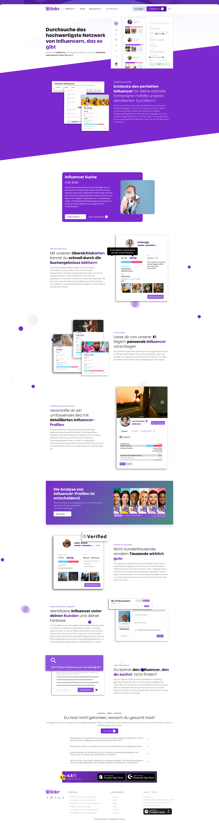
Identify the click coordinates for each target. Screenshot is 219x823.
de (169, 9)
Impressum (147, 797)
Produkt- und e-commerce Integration (85, 803)
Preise (82, 9)
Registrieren (155, 9)
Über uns (116, 809)
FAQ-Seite (107, 731)
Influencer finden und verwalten (82, 797)
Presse (115, 813)
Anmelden (139, 9)
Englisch (146, 792)
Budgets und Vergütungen (80, 806)
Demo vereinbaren (96, 217)
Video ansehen (73, 217)
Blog (114, 803)
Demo (115, 800)
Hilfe (115, 806)
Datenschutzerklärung (151, 805)
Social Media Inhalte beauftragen (83, 813)
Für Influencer (112, 9)
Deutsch (155, 792)
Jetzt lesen (60, 514)
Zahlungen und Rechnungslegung (83, 809)
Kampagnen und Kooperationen (82, 800)
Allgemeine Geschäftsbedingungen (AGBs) (158, 800)
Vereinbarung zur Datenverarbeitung (156, 802)
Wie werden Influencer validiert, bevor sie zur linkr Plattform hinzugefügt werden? (106, 746)
